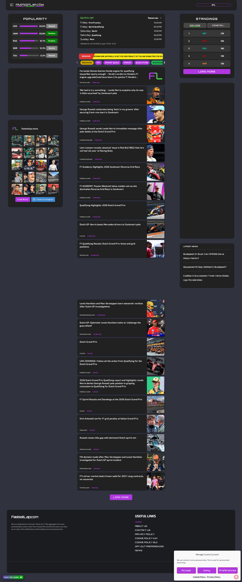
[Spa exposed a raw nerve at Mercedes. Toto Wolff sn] (41, 189)
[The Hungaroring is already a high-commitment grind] (53, 177)
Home (138, 522)
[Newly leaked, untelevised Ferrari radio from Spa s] (41, 165)
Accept (186, 570)
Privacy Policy (213, 577)
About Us (141, 526)
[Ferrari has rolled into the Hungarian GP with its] (17, 153)
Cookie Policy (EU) (146, 542)
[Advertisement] (35, 91)
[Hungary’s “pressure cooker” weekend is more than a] (41, 177)
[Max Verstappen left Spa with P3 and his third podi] (29, 189)
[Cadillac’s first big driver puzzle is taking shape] (41, 140)
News (138, 550)
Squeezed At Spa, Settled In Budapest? (204, 267)
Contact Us (142, 530)
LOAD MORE (121, 497)
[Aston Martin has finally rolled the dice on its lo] (17, 140)
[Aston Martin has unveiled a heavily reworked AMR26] (53, 153)
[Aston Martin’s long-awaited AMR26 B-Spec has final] (29, 153)
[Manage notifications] (236, 577)
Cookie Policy (199, 577)
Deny (206, 570)
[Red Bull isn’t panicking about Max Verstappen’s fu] (29, 165)
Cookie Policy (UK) (146, 538)
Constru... (218, 25)
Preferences (227, 570)
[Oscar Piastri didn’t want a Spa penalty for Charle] (29, 140)
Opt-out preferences (149, 546)
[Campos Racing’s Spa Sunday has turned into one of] (17, 189)
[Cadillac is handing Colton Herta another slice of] (29, 177)
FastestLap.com (24, 517)
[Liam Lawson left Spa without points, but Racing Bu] (53, 165)
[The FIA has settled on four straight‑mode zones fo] (41, 153)
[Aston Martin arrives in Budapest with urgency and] (53, 140)
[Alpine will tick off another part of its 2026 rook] (53, 189)
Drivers (195, 25)
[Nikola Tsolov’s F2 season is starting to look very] (17, 177)
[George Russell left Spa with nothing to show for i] (17, 165)
